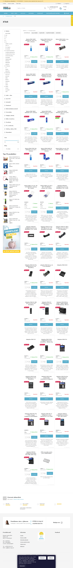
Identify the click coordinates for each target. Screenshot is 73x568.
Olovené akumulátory (9, 55)
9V (6, 42)
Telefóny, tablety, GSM (11, 129)
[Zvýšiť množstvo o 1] (29, 62)
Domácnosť (8, 105)
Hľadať (45, 8)
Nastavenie (22, 566)
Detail (62, 61)
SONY (6, 83)
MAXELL (6, 69)
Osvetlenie (8, 122)
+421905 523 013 (53, 7)
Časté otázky (18, 3)
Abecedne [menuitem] (58, 32)
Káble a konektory (10, 119)
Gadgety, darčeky (10, 115)
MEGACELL (7, 71)
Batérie (7, 31)
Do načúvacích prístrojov (9, 50)
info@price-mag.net (37, 521)
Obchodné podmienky (24, 540)
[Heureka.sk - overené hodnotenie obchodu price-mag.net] (41, 536)
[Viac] (66, 13)
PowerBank (7, 89)
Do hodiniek (7, 48)
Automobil (8, 102)
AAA (6, 35)
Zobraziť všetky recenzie (18, 499)
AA (6, 37)
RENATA (6, 79)
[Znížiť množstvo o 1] (26, 62)
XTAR (6, 91)
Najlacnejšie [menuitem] (34, 32)
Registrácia (67, 3)
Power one (7, 74)
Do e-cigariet (7, 47)
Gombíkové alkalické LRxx (10, 52)
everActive (7, 64)
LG (6, 67)
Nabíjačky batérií (8, 59)
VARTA (6, 84)
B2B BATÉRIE (7, 33)
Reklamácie (22, 546)
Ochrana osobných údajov (25, 542)
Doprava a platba (11, 3)
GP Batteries (7, 66)
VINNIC (6, 86)
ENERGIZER (7, 62)
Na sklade (12, 149)
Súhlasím (51, 558)
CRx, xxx (7, 45)
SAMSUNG (7, 81)
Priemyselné (7, 57)
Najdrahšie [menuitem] (41, 32)
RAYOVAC (7, 76)
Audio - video (9, 95)
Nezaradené (9, 132)
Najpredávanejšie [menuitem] (50, 32)
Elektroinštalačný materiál (12, 108)
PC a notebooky (9, 125)
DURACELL (7, 60)
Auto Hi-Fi (8, 98)
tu (30, 563)
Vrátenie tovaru (23, 544)
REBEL (6, 78)
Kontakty (4, 3)
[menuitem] (6, 13)
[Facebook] (62, 523)
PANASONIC (7, 72)
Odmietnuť (42, 558)
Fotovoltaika (9, 112)
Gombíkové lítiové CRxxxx (10, 54)
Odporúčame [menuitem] (27, 32)
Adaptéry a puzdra (8, 43)
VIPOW (6, 88)
